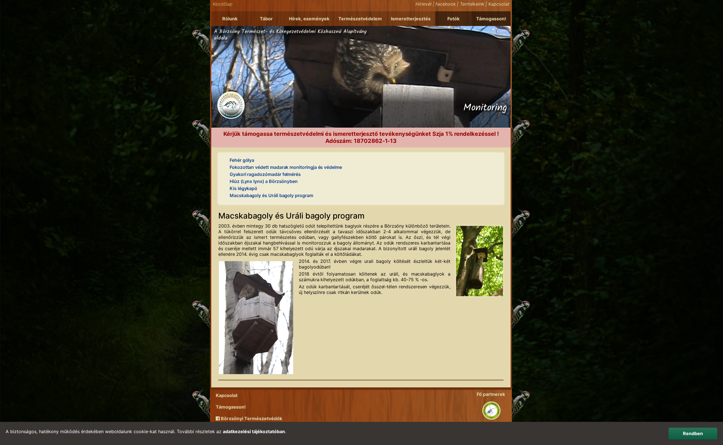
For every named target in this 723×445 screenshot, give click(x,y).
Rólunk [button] (230, 18)
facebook (445, 4)
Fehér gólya (242, 160)
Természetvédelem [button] (360, 18)
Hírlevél (423, 4)
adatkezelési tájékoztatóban (254, 431)
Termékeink (472, 4)
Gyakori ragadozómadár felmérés (265, 174)
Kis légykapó (243, 188)
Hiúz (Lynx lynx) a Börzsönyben (264, 181)
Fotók (453, 18)
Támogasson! (491, 18)
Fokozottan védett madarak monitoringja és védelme (286, 167)
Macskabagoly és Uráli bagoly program (271, 195)
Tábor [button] (266, 18)
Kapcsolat (498, 4)
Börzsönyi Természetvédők (251, 418)
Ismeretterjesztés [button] (411, 18)
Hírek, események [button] (309, 18)
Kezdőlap (222, 4)
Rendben (693, 433)
